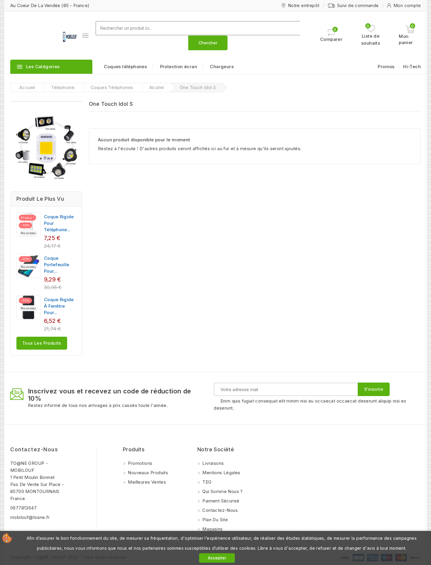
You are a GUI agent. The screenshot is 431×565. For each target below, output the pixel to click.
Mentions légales (220, 472)
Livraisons (212, 463)
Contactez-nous (34, 449)
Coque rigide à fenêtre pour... (59, 306)
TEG (206, 482)
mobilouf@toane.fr (30, 517)
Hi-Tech (412, 66)
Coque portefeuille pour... (56, 264)
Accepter (217, 557)
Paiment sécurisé (220, 501)
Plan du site (214, 519)
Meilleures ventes (146, 482)
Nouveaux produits (147, 472)
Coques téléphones (125, 66)
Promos (386, 66)
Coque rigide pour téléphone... (59, 223)
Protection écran (178, 66)
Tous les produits (41, 343)
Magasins (212, 529)
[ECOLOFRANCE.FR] (46, 146)
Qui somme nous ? (222, 491)
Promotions (139, 463)
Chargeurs (222, 66)
